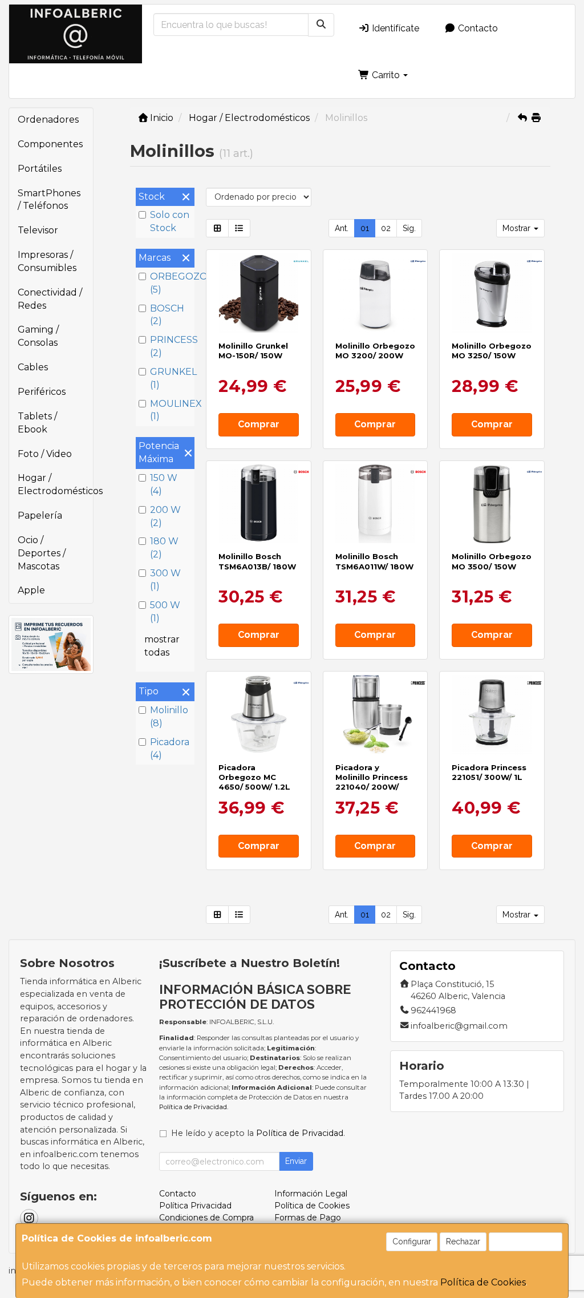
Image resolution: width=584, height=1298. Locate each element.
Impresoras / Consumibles (47, 261)
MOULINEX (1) (171, 410)
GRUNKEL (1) (171, 378)
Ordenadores (48, 119)
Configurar (411, 1241)
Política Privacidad (195, 1205)
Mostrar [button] (517, 228)
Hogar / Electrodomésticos (55, 484)
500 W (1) (165, 612)
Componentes (50, 144)
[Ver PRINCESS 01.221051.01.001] (492, 714)
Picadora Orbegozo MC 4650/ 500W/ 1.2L (254, 777)
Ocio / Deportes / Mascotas (42, 553)
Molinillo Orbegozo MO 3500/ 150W (492, 561)
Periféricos (42, 391)
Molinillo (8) (169, 717)
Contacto (477, 28)
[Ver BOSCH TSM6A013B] (258, 504)
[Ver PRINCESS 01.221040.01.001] (375, 714)
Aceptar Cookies (525, 1241)
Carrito (386, 75)
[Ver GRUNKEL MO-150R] (258, 293)
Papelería (40, 515)
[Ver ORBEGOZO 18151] (258, 714)
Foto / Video (45, 453)
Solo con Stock (169, 221)
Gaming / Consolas (38, 336)
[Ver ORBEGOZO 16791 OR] (375, 293)
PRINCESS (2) (171, 346)
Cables (33, 367)
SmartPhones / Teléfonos (49, 200)
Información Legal (310, 1193)
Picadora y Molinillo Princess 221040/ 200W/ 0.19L (371, 782)
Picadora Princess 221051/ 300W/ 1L (489, 772)
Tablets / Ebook (37, 423)
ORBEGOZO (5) (171, 283)
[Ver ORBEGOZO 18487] (492, 504)
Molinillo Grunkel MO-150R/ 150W (253, 350)
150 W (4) (163, 484)
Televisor (38, 230)
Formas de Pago (307, 1217)
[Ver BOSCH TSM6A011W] (375, 504)
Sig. (409, 228)
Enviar (296, 1161)
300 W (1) (165, 580)
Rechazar (463, 1241)
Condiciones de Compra (206, 1217)
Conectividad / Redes (50, 299)
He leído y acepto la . (258, 1133)
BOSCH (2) (167, 315)
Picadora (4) (169, 749)
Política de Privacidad (193, 1107)
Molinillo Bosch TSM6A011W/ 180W (374, 561)
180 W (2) (164, 548)
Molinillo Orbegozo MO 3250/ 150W (492, 350)
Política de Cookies (483, 1282)
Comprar (258, 424)
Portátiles (40, 168)
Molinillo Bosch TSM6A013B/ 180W (257, 561)
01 (364, 228)
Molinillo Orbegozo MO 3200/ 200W (375, 350)
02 (386, 228)
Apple (31, 590)
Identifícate (394, 28)
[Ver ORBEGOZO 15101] (492, 293)
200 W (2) (165, 516)
